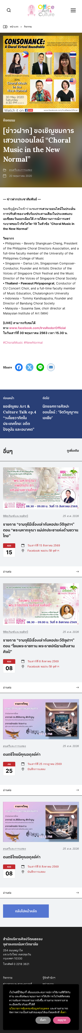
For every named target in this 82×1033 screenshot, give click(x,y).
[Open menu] (73, 10)
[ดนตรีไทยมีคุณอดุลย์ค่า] (41, 719)
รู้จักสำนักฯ (49, 977)
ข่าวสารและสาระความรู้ (17, 984)
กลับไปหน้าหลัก (26, 911)
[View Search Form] (8, 10)
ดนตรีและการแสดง (20, 169)
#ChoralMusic (13, 342)
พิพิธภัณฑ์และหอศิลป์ (15, 516)
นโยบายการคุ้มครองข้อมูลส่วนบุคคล (29, 1008)
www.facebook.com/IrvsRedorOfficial (37, 328)
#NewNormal (33, 342)
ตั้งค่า (63, 1012)
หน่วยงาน (48, 984)
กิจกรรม (7, 977)
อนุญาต (62, 1020)
